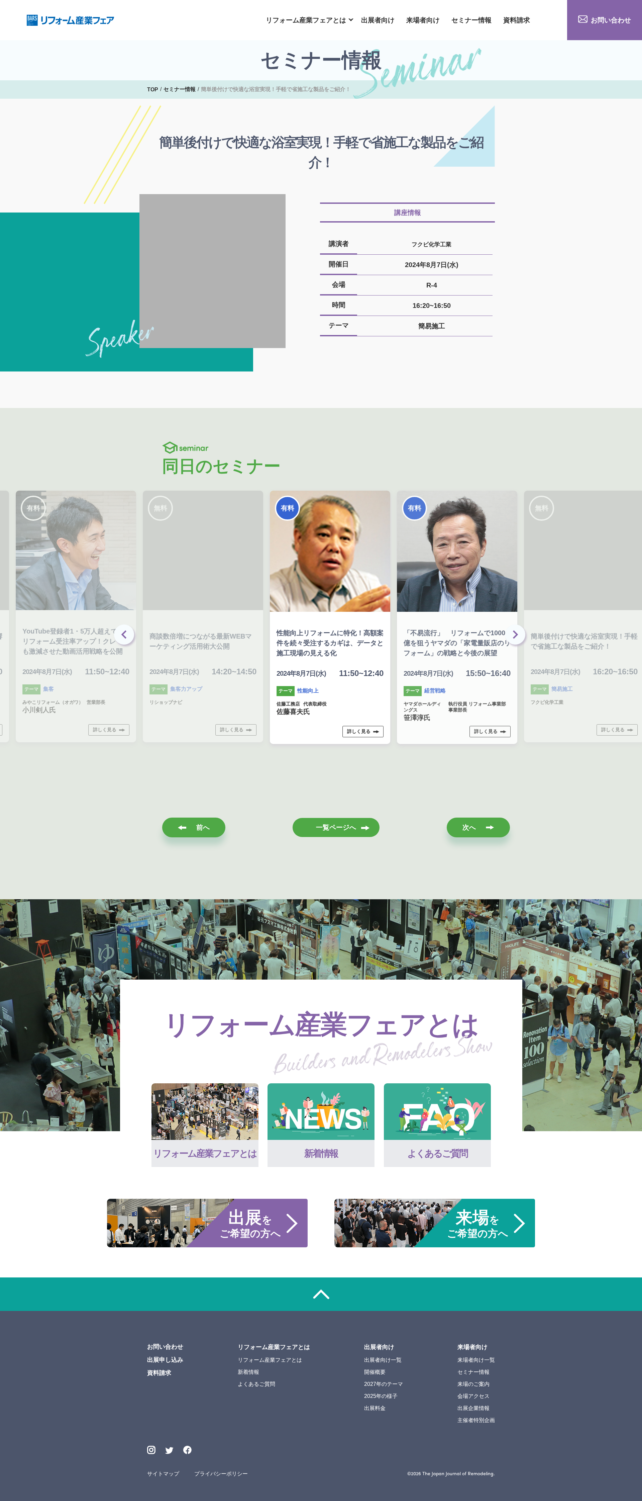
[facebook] (187, 1450)
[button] (516, 636)
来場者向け (423, 20)
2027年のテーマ (383, 1384)
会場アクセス (473, 1396)
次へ (469, 827)
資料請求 (516, 20)
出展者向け (378, 20)
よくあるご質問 (256, 1384)
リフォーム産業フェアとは (306, 20)
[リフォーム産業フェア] (70, 20)
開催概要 (375, 1372)
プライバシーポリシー (221, 1474)
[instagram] (151, 1450)
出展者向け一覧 (383, 1360)
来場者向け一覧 (476, 1360)
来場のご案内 (473, 1384)
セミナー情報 (471, 20)
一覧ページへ (336, 827)
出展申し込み (165, 1359)
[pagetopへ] (321, 1294)
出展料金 (375, 1408)
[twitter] (169, 1451)
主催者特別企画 (476, 1420)
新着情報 (248, 1372)
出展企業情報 (473, 1408)
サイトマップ (163, 1474)
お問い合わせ (611, 20)
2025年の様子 (381, 1396)
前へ (203, 827)
